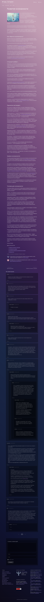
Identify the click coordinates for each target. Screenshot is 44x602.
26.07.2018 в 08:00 (19, 429)
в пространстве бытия (31, 173)
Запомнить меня (11, 559)
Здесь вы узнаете (24, 571)
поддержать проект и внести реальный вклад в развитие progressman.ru (21, 583)
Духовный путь (4, 581)
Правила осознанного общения (14, 247)
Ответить (8, 280)
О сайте (3, 5)
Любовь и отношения (5, 571)
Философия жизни (5, 580)
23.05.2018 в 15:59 (17, 382)
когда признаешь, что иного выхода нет (18, 58)
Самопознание (4, 579)
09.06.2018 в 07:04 (16, 467)
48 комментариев (12, 10)
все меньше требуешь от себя (23, 100)
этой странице (26, 257)
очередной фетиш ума (22, 45)
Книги (11, 5)
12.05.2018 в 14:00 (11, 335)
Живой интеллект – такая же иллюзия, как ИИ (35, 578)
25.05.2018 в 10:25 (19, 418)
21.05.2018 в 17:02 (11, 360)
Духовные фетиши (10, 268)
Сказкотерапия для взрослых (6, 582)
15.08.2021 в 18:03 (14, 524)
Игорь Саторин (7, 2)
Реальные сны (11, 252)
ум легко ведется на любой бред (29, 159)
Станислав (8, 443)
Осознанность (4, 574)
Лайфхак (3, 576)
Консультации (7, 5)
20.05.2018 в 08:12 (12, 344)
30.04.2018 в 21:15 (11, 283)
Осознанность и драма (13, 249)
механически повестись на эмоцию (18, 82)
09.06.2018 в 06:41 (12, 443)
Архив (13, 5)
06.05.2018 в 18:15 (16, 304)
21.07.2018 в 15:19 (11, 508)
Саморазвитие (4, 575)
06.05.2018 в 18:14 (16, 323)
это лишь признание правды (26, 114)
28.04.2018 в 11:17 (12, 274)
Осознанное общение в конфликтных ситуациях (17, 250)
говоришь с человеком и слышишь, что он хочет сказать (16, 170)
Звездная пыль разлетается (20, 125)
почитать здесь (25, 478)
